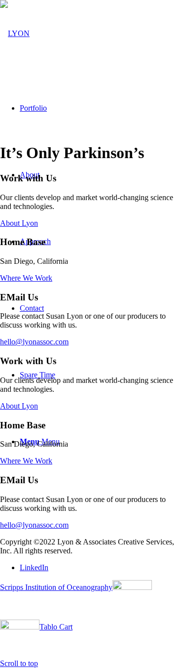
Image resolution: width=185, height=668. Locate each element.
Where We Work (26, 278)
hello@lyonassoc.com (34, 341)
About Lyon (19, 223)
